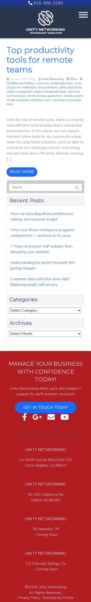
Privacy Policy (29, 597)
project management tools (50, 91)
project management (19, 91)
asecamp (43, 83)
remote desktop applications (45, 96)
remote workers (74, 96)
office (63, 87)
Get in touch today (45, 407)
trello (10, 104)
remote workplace (18, 100)
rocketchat (36, 100)
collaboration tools (62, 83)
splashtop (58, 100)
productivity (75, 87)
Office (73, 79)
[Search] (77, 188)
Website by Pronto (58, 597)
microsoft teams (48, 87)
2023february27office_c (21, 83)
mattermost (29, 87)
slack (47, 100)
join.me (15, 87)
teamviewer (74, 100)
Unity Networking (53, 79)
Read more (22, 172)
